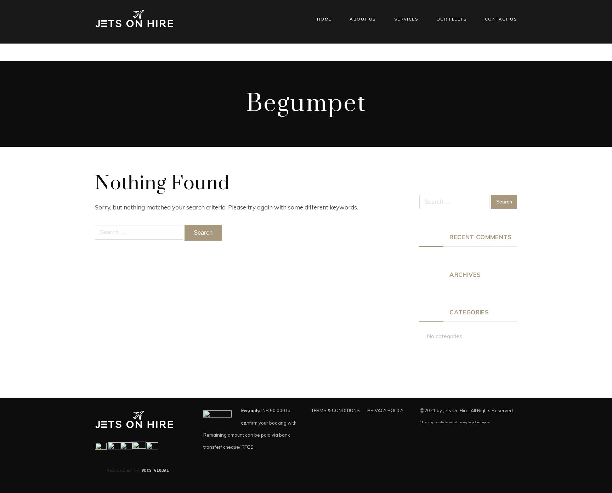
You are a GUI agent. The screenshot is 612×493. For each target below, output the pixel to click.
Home (324, 19)
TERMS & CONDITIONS (335, 410)
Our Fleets (451, 19)
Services (406, 19)
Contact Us (501, 19)
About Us (363, 19)
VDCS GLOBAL (155, 470)
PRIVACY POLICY (385, 410)
